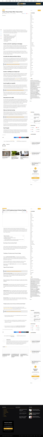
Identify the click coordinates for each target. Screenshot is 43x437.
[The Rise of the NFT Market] (31, 118)
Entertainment (31, 27)
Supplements (31, 65)
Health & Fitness (32, 42)
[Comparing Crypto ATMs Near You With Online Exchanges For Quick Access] (6, 350)
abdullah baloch (8, 339)
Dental (36, 86)
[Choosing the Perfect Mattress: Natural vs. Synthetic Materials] (24, 153)
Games (31, 233)
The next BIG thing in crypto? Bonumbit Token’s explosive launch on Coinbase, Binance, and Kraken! (15, 355)
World (31, 76)
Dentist (35, 87)
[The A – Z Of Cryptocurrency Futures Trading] (15, 220)
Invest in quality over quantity (7, 38)
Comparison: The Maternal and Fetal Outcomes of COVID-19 (36, 143)
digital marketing (38, 87)
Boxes (36, 81)
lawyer (33, 94)
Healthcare (32, 92)
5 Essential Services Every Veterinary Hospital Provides (36, 410)
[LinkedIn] (1, 35)
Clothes (31, 218)
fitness (32, 90)
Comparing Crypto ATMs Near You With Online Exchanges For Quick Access (6, 355)
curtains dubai (37, 282)
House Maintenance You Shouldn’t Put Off (21, 141)
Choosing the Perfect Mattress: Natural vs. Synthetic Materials (24, 158)
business (39, 81)
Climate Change (32, 217)
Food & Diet (31, 231)
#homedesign (32, 80)
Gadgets (31, 232)
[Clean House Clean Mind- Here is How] (15, 21)
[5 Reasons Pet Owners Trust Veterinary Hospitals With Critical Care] (30, 414)
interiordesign (37, 93)
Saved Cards (5, 416)
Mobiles (31, 51)
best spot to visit (34, 81)
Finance (31, 229)
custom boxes (33, 85)
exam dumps (32, 89)
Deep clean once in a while (7, 39)
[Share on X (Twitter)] (25, 13)
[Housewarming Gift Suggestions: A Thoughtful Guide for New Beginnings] (15, 153)
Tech (30, 66)
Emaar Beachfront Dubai (35, 88)
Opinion (31, 55)
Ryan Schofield (33, 144)
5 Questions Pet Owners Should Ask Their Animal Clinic (36, 417)
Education (31, 26)
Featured (31, 29)
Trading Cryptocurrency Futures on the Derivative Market (11, 240)
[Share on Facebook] (24, 13)
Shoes (31, 259)
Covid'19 (31, 219)
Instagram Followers (33, 93)
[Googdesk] (21, 3)
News (30, 54)
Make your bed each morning (7, 40)
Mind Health (31, 50)
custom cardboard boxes (37, 283)
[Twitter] (1, 33)
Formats (35, 289)
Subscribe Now (38, 3)
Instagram (37, 92)
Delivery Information (6, 412)
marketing (39, 94)
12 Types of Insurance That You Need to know (37, 114)
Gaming (31, 36)
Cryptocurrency (32, 22)
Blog (7, 8)
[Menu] (2, 1)
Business (31, 15)
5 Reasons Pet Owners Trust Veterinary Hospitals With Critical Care (36, 414)
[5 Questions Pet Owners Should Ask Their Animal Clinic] (30, 417)
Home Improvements (32, 244)
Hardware (31, 38)
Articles (31, 81)
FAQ (4, 414)
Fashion (31, 28)
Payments (5, 413)
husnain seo (5, 13)
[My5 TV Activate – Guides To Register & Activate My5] (31, 121)
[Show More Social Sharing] (28, 13)
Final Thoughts (6, 41)
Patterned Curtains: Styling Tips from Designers (6, 157)
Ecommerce (31, 25)
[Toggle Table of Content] (15, 35)
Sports (31, 64)
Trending (31, 69)
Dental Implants (32, 87)
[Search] (40, 1)
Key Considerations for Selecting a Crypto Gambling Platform (24, 355)
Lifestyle (31, 49)
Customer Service (6, 411)
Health (31, 39)
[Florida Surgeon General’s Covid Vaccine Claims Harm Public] (35, 149)
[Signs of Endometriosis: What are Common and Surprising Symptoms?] (35, 159)
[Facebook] (1, 31)
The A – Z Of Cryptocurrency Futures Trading (9, 141)
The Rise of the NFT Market (36, 117)
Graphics (31, 37)
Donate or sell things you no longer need (9, 37)
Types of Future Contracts (7, 238)
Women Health (31, 272)
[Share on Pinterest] (26, 13)
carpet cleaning (33, 82)
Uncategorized (31, 270)
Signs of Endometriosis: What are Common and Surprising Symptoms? (36, 164)
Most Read (31, 52)
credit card (38, 281)
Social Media (31, 260)
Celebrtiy (31, 216)
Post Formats (31, 257)
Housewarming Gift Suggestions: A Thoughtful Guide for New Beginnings (14, 158)
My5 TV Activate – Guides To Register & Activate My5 (37, 121)
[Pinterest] (1, 37)
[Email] (1, 38)
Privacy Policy (37, 180)
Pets (30, 56)
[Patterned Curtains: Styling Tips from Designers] (6, 153)
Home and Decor (32, 243)
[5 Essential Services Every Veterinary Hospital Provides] (30, 410)
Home (6, 8)
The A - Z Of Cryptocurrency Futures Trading (7, 329)
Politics (31, 256)
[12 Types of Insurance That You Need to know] (31, 114)
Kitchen (31, 94)
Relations (31, 258)
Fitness (31, 230)
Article (31, 14)
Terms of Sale (5, 410)
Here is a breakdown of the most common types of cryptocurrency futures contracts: (14, 239)
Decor (31, 23)
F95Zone (34, 89)
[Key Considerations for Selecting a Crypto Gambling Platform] (24, 350)
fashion (37, 89)
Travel (31, 68)
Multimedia (31, 53)
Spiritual (31, 63)
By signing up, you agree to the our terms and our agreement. (35, 180)
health (37, 90)
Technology (31, 67)
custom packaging (33, 86)
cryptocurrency (34, 282)
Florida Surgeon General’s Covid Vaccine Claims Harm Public (36, 153)
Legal (30, 245)
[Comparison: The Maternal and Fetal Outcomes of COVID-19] (35, 139)
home (34, 92)
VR (30, 271)
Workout (31, 273)
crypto (31, 282)
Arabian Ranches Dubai (36, 80)
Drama (31, 24)
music (31, 95)
